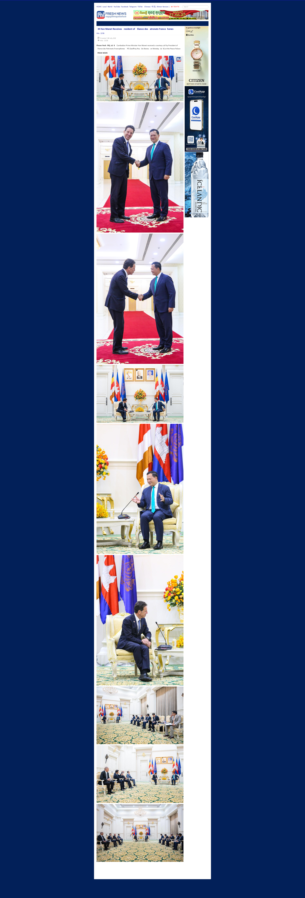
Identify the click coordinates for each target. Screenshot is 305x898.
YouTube (117, 7)
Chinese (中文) (150, 7)
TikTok (140, 7)
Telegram (133, 7)
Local (105, 7)
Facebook (124, 7)
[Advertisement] (140, 870)
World (110, 7)
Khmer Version (162, 7)
